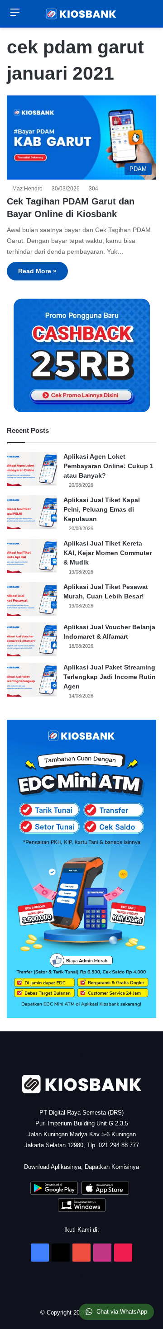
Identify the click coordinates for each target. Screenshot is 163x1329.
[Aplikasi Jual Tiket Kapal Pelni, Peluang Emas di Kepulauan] (32, 512)
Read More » (37, 271)
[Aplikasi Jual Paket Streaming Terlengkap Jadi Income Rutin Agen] (32, 680)
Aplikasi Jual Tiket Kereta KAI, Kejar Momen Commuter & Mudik (107, 553)
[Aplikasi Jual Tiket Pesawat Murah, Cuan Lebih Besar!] (32, 599)
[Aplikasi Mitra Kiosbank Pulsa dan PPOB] (54, 1192)
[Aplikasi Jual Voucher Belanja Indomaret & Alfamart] (32, 639)
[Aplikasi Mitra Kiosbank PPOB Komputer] (81, 1209)
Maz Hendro (29, 188)
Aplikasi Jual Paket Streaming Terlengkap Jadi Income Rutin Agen (109, 677)
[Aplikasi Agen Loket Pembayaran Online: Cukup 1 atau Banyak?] (32, 469)
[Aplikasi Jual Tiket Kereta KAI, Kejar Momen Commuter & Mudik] (32, 556)
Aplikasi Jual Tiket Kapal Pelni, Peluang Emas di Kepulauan (101, 509)
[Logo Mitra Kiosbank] (81, 13)
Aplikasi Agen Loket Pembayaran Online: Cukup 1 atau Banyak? (108, 466)
